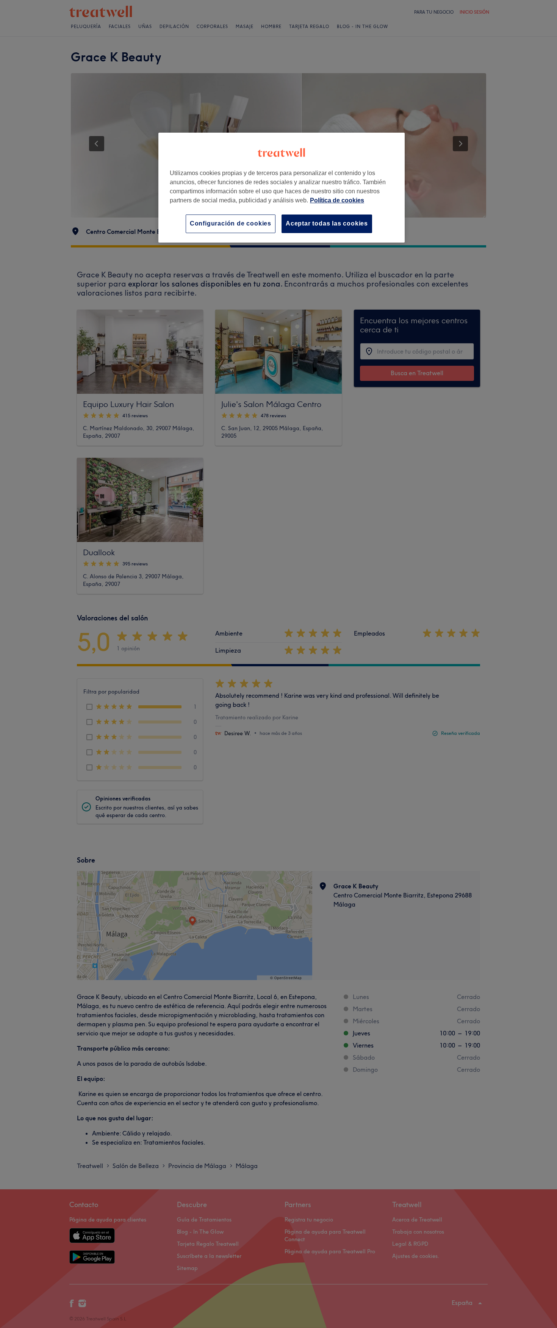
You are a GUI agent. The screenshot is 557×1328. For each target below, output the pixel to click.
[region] (281, 187)
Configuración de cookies (230, 223)
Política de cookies (337, 200)
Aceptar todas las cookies (327, 223)
